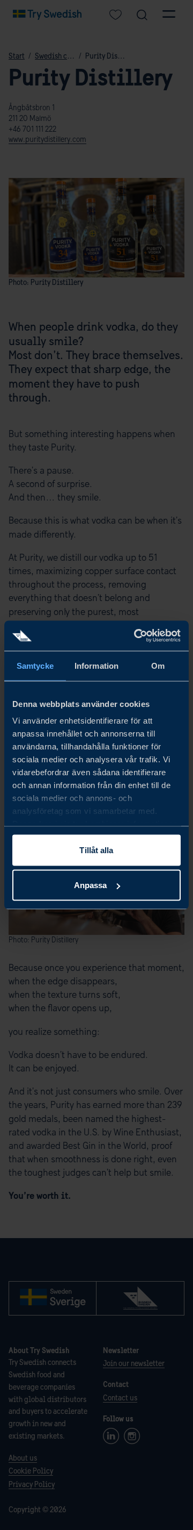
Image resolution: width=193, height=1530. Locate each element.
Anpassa (90, 885)
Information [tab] (96, 665)
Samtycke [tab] (35, 665)
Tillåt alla (96, 849)
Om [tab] (158, 665)
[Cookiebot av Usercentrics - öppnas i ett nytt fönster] (136, 636)
